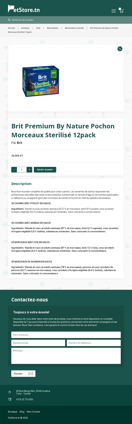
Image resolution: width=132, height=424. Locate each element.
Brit (19, 143)
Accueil (11, 28)
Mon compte (33, 411)
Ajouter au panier (45, 169)
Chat (38, 28)
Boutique (25, 28)
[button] (120, 48)
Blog (22, 411)
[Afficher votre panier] (122, 11)
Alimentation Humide (74, 28)
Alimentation (52, 28)
